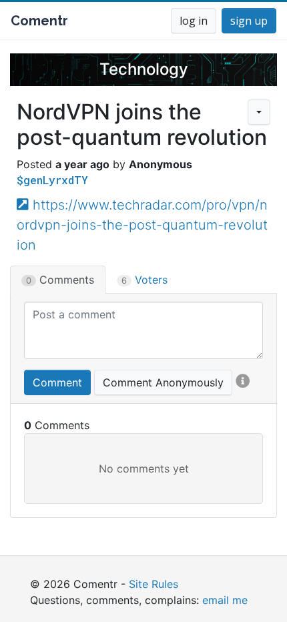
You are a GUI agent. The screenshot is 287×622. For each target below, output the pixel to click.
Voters (144, 279)
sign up (249, 20)
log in (194, 20)
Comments (60, 279)
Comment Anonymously (163, 382)
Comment (57, 382)
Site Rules (153, 584)
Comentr (39, 21)
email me (225, 600)
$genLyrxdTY (52, 180)
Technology (143, 69)
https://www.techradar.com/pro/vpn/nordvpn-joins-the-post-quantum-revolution (142, 225)
